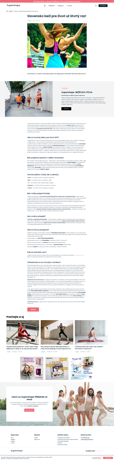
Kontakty (60, 443)
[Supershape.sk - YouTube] (102, 451)
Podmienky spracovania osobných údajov (68, 439)
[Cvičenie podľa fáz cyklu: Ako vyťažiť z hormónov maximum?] (91, 332)
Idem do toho (29, 410)
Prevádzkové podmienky (64, 437)
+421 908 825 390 (85, 437)
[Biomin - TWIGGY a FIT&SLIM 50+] (31, 368)
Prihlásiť (103, 6)
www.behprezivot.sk (79, 255)
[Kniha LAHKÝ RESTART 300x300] (57, 368)
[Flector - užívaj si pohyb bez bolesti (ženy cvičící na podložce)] (82, 368)
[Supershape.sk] (13, 5)
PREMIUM (51, 6)
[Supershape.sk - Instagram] (100, 451)
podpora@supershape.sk (87, 439)
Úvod (12, 437)
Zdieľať (33, 309)
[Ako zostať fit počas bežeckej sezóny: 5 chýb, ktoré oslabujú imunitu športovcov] (57, 332)
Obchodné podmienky (63, 441)
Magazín (61, 6)
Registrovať (37, 439)
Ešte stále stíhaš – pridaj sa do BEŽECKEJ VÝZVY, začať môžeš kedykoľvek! (57, 1)
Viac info (66, 108)
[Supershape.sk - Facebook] (97, 451)
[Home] (44, 6)
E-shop (69, 6)
